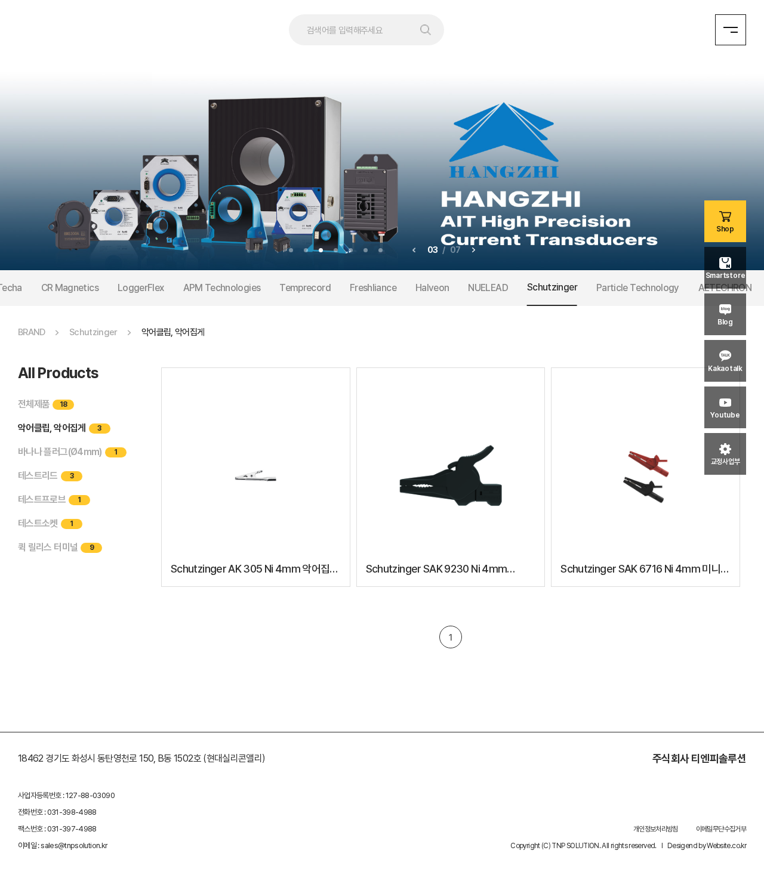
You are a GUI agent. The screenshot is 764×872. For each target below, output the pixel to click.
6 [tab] (365, 250)
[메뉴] (730, 29)
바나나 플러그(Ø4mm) (67, 451)
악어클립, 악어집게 (59, 428)
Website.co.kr (726, 846)
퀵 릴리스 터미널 (56, 547)
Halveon (432, 287)
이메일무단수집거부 (721, 829)
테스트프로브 (49, 499)
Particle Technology (637, 287)
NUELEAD (488, 287)
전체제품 (42, 404)
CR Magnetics (69, 287)
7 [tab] (380, 250)
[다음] (473, 250)
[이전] (413, 250)
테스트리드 (45, 475)
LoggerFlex (141, 287)
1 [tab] (291, 250)
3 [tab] (321, 250)
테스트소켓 (45, 523)
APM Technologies (222, 287)
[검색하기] (429, 29)
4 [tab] (336, 250)
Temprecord (305, 287)
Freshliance (373, 287)
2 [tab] (306, 250)
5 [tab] (351, 250)
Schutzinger (552, 287)
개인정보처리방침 (655, 829)
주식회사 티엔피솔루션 (699, 758)
